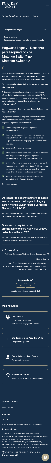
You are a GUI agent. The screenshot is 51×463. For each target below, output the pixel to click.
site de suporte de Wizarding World (27, 338)
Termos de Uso (7, 408)
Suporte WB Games (20, 374)
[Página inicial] (10, 5)
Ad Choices (6, 414)
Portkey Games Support (11, 16)
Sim (20, 285)
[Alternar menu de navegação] (47, 5)
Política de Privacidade (10, 401)
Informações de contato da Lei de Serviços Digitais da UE (22, 424)
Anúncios (26, 16)
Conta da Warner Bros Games (25, 356)
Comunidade (17, 316)
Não (30, 285)
